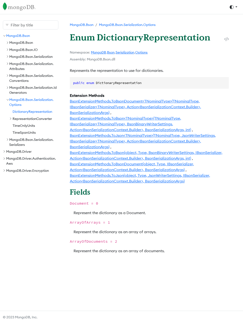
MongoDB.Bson (18, 36)
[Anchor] (95, 191)
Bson (111, 52)
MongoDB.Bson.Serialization (31, 56)
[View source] (226, 39)
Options (141, 52)
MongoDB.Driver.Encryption (27, 170)
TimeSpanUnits (24, 132)
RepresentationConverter (32, 119)
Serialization (125, 52)
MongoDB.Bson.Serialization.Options (127, 25)
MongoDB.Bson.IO (23, 50)
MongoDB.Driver (19, 151)
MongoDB (98, 52)
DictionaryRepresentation (32, 111)
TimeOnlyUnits (24, 125)
